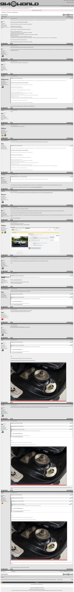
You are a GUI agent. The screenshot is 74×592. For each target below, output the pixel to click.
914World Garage (15, 12)
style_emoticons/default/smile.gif (37, 187)
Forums (67, 0)
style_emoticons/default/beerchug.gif (47, 192)
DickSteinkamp (3, 174)
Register (40, 10)
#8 (72, 174)
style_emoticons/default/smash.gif (17, 304)
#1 (72, 18)
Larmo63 (2, 110)
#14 (72, 288)
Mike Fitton (2, 404)
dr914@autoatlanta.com (5, 140)
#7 (72, 140)
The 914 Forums (9, 12)
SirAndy (2, 273)
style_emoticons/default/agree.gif (17, 301)
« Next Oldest (61, 571)
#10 (72, 207)
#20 (72, 492)
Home (64, 0)
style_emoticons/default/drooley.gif (21, 192)
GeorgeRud (3, 61)
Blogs (73, 0)
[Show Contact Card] (4, 43)
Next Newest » (71, 571)
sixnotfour (2, 222)
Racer (2, 18)
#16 (72, 324)
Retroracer (3, 257)
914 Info (70, 0)
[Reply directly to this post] (71, 43)
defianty (2, 492)
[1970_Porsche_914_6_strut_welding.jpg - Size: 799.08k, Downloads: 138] (38, 381)
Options (69, 16)
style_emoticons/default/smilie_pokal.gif (34, 192)
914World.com (4, 12)
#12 (72, 257)
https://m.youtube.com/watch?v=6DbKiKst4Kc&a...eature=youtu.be (20, 327)
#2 (72, 45)
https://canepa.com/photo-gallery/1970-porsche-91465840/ (19, 22)
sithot (2, 45)
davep (2, 309)
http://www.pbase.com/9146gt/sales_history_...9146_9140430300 (20, 224)
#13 (72, 273)
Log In (38, 10)
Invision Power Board (34, 584)
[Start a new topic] (70, 14)
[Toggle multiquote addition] (68, 43)
